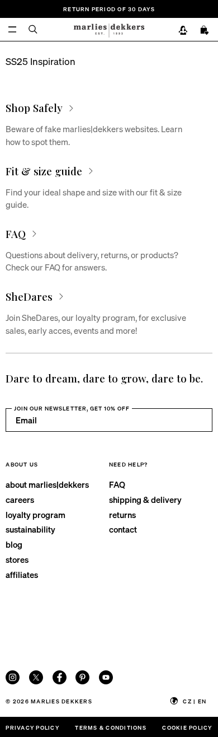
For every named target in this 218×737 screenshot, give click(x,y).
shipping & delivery (145, 500)
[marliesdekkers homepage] (109, 29)
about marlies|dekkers (47, 484)
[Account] (183, 31)
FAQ (117, 484)
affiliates (22, 575)
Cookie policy (187, 727)
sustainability (30, 529)
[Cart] (204, 31)
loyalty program (35, 515)
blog (14, 544)
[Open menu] (12, 29)
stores (17, 559)
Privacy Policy (32, 727)
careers (20, 500)
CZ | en (194, 701)
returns (122, 515)
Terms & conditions (110, 727)
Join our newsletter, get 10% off (72, 408)
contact (123, 529)
